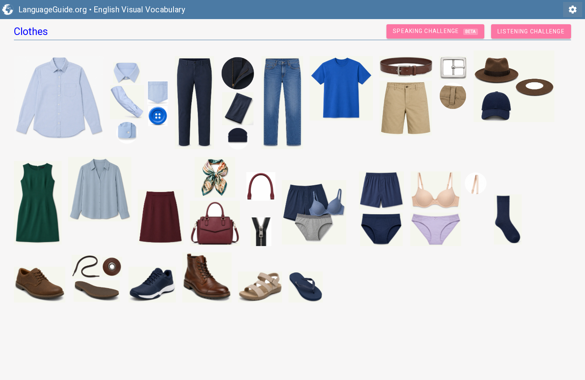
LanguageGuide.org (52, 9)
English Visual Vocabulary (139, 9)
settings (572, 9)
